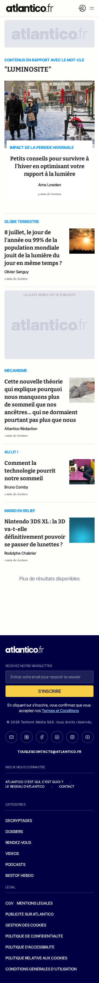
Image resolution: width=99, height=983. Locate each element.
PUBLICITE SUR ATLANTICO (30, 914)
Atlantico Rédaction (20, 428)
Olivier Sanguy (16, 271)
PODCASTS (15, 864)
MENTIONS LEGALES (35, 903)
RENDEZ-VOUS (18, 842)
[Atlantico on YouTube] (88, 737)
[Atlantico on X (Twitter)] (26, 737)
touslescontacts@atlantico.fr (49, 752)
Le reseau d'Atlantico (25, 786)
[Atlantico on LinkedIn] (57, 737)
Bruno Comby (16, 487)
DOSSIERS (14, 831)
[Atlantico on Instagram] (72, 737)
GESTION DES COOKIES (26, 925)
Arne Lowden (49, 184)
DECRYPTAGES (19, 820)
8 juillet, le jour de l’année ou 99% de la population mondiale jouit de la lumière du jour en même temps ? (33, 247)
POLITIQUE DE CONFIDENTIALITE (34, 936)
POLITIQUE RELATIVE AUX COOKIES (36, 958)
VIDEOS (12, 853)
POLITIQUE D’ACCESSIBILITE (30, 947)
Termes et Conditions (60, 710)
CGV (9, 903)
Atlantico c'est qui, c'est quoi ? (34, 782)
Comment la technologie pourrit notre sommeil (30, 471)
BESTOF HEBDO (20, 875)
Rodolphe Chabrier (20, 553)
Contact (67, 786)
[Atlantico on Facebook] (42, 737)
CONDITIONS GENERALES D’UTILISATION (41, 969)
